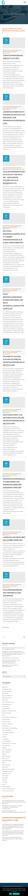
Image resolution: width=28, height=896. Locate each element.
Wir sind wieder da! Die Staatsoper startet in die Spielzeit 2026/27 (13, 648)
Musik (3, 763)
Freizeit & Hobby (6, 730)
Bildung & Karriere (7, 698)
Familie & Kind (6, 719)
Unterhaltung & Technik (8, 788)
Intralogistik (5, 739)
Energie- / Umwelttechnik (9, 711)
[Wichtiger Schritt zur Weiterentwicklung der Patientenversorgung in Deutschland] (14, 402)
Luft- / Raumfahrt (6, 750)
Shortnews (5, 775)
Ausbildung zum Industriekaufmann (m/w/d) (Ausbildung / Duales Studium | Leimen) (13, 839)
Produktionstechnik (7, 771)
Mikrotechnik (5, 758)
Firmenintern (5, 726)
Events (4, 715)
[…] (13, 88)
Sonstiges (4, 782)
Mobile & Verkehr (7, 760)
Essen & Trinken (6, 713)
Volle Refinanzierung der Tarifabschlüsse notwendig (12, 593)
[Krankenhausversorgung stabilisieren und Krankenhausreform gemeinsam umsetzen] (14, 466)
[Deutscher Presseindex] (3, 2)
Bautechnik (5, 693)
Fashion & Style (6, 721)
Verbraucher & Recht (8, 791)
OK (10, 893)
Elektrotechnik (6, 708)
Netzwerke (5, 767)
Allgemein (4, 687)
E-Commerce (5, 706)
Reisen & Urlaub (6, 773)
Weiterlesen (16, 893)
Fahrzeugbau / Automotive (9, 717)
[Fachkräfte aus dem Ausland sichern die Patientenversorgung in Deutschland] (14, 343)
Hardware (5, 734)
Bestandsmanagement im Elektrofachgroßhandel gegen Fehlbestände (14, 811)
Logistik (4, 747)
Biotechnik (5, 700)
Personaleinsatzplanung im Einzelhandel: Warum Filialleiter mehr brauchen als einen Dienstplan (13, 802)
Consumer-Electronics (8, 702)
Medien (4, 754)
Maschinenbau (6, 752)
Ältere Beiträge (5, 627)
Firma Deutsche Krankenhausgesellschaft (12, 50)
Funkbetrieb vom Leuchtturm (10, 658)
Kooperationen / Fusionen (9, 743)
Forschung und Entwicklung (9, 728)
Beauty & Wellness (7, 695)
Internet (4, 737)
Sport (3, 784)
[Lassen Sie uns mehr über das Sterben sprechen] (14, 524)
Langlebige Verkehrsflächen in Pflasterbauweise (10, 665)
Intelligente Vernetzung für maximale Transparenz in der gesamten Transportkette (12, 807)
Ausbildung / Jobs (7, 689)
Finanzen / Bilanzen (12, 169)
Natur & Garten (6, 765)
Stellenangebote (6, 786)
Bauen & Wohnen (7, 691)
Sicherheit (5, 778)
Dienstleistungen (6, 704)
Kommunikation (6, 741)
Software (4, 780)
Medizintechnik (6, 756)
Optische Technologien (8, 769)
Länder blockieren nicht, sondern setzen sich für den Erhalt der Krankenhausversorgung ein (14, 117)
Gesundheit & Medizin (12, 51)
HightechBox (8, 796)
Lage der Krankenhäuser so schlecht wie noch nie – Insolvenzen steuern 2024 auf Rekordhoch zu (14, 177)
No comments (7, 53)
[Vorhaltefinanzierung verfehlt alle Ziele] (14, 42)
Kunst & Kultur (6, 745)
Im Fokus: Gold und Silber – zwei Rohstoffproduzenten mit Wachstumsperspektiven (10, 661)
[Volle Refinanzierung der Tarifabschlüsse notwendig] (14, 577)
